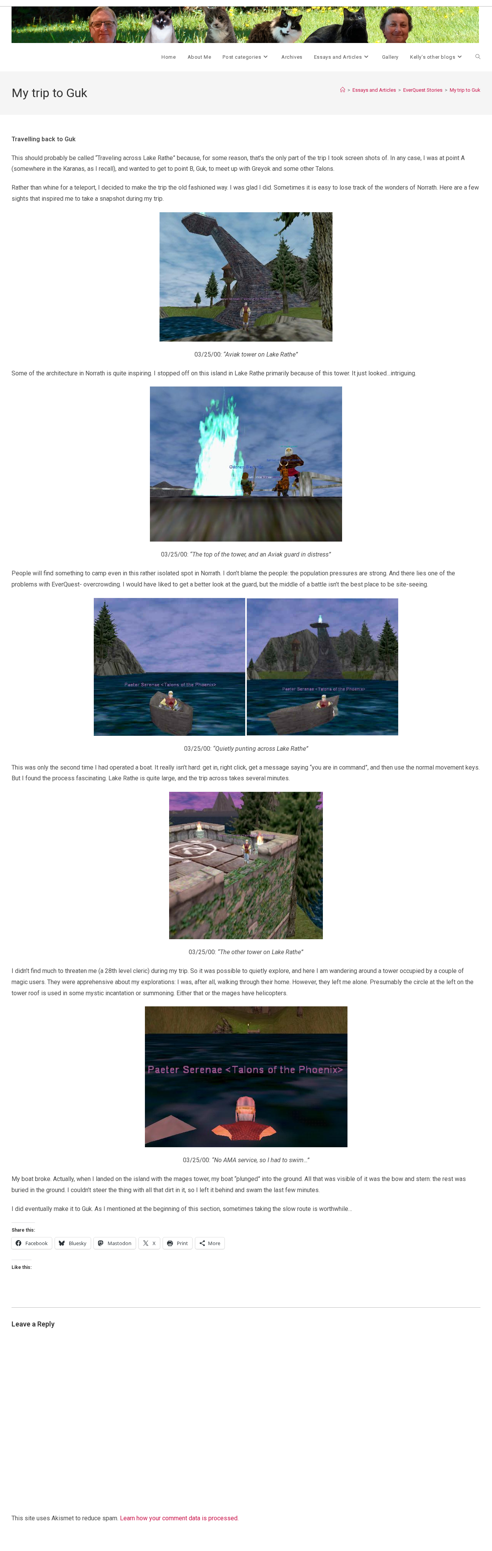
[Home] (342, 90)
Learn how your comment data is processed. (179, 1518)
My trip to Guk (465, 90)
